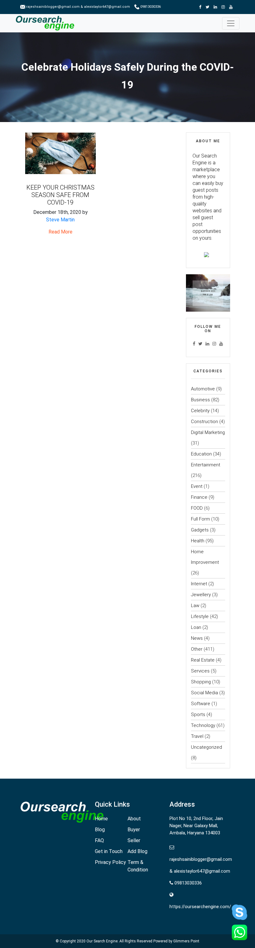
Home (101, 819)
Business (200, 400)
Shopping (201, 682)
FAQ (99, 840)
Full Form (200, 519)
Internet (199, 584)
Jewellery (201, 594)
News (197, 638)
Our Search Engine (102, 941)
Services (200, 671)
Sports (198, 714)
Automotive (203, 389)
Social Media (204, 693)
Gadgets (200, 530)
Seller (134, 840)
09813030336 (150, 7)
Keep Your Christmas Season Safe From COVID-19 (60, 195)
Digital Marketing (208, 432)
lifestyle (200, 616)
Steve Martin (60, 220)
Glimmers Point (186, 941)
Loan (196, 627)
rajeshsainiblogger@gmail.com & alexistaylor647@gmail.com (78, 7)
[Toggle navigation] (230, 23)
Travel (197, 736)
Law (195, 605)
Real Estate (203, 660)
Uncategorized (206, 747)
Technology (203, 725)
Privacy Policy (110, 862)
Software (200, 703)
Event (196, 486)
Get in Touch (109, 851)
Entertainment (205, 465)
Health (197, 541)
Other (196, 649)
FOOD (197, 508)
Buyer (134, 829)
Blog (100, 829)
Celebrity (200, 410)
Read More (60, 232)
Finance (199, 497)
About (134, 819)
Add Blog (137, 851)
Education (201, 454)
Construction (204, 421)
